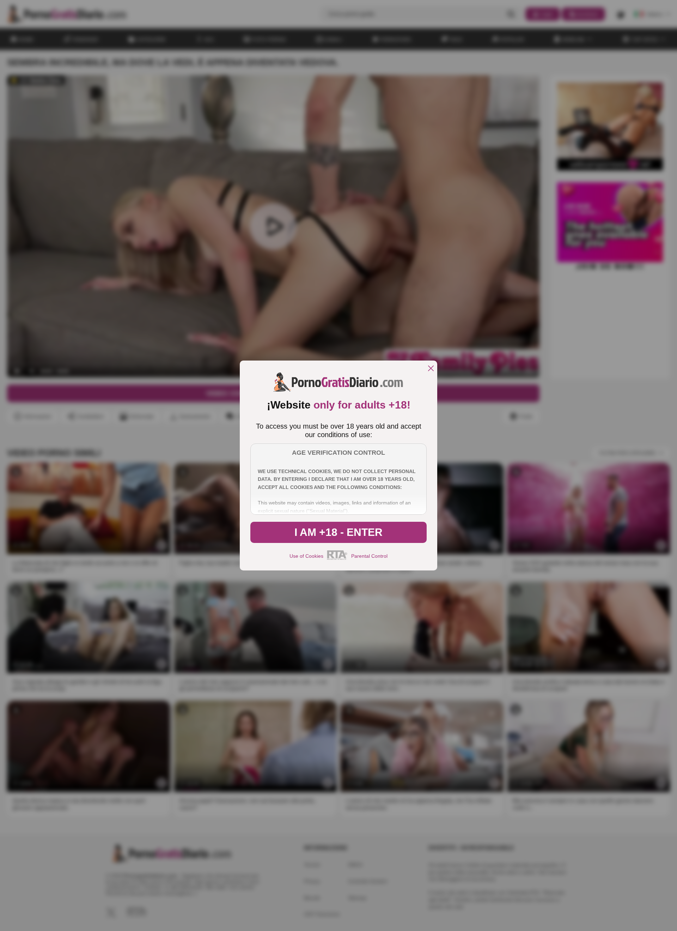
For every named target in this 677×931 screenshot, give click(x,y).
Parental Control (369, 556)
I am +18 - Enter (338, 532)
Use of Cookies (306, 556)
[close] (431, 368)
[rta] (337, 559)
